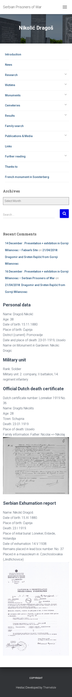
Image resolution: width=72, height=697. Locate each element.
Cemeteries (12, 105)
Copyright (36, 678)
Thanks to (11, 166)
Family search (14, 126)
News (8, 64)
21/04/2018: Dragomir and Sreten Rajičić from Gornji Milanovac (31, 257)
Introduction (13, 54)
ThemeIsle (49, 687)
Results (10, 115)
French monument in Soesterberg (27, 177)
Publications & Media (19, 136)
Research (11, 75)
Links (8, 146)
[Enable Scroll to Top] (64, 689)
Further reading (15, 156)
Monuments (13, 95)
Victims (10, 85)
